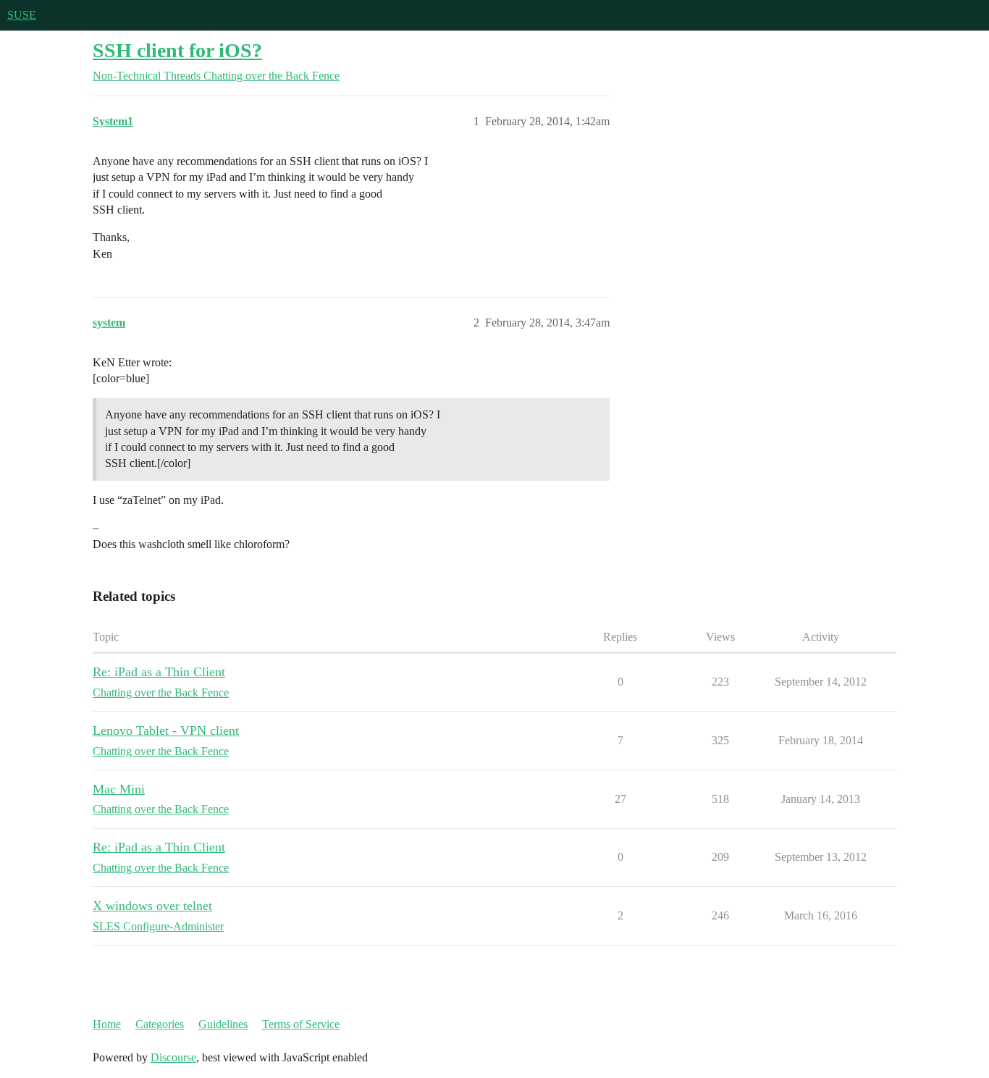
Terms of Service (301, 1024)
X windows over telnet (152, 905)
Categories (159, 1024)
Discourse (173, 1057)
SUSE (21, 15)
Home (107, 1024)
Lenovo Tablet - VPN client (166, 730)
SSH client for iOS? (177, 50)
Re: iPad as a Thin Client (159, 672)
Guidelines (223, 1024)
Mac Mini (119, 789)
